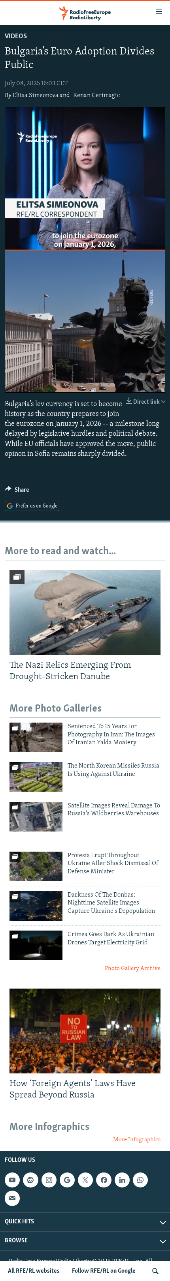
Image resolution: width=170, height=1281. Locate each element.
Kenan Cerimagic (96, 95)
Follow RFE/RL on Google (104, 1271)
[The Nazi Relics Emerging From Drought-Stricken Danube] (85, 612)
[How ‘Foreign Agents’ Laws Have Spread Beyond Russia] (85, 1031)
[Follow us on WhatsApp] (140, 1179)
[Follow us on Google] (67, 1179)
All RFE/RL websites (34, 1271)
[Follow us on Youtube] (12, 1179)
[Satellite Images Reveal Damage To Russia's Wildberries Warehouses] (35, 817)
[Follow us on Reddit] (30, 1179)
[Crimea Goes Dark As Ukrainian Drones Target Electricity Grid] (35, 945)
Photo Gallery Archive (133, 969)
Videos (16, 36)
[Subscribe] (12, 1198)
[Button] (17, 491)
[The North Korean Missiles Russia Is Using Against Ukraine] (35, 777)
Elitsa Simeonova (36, 95)
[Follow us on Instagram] (49, 1179)
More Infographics (137, 1140)
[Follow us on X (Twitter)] (85, 1179)
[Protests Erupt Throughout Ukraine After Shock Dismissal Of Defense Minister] (35, 866)
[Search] (155, 1271)
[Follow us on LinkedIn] (122, 1179)
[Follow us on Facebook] (103, 1179)
